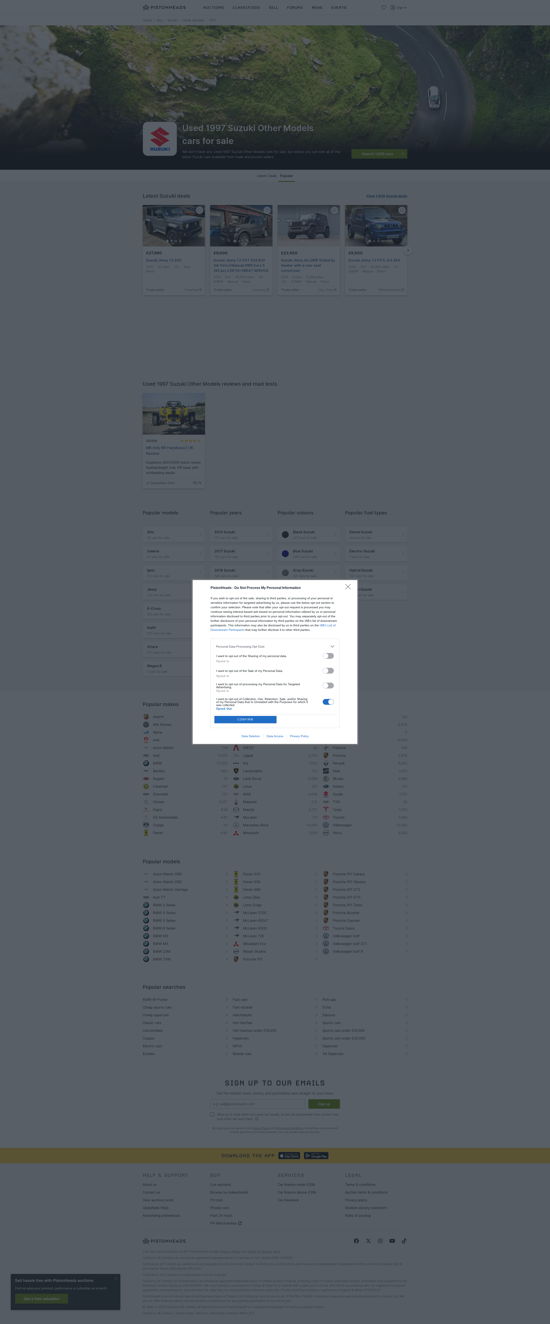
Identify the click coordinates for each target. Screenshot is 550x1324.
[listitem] (275, 646)
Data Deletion (250, 736)
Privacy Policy (299, 736)
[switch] (328, 656)
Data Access (275, 736)
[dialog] (275, 662)
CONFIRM (245, 719)
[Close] (349, 588)
